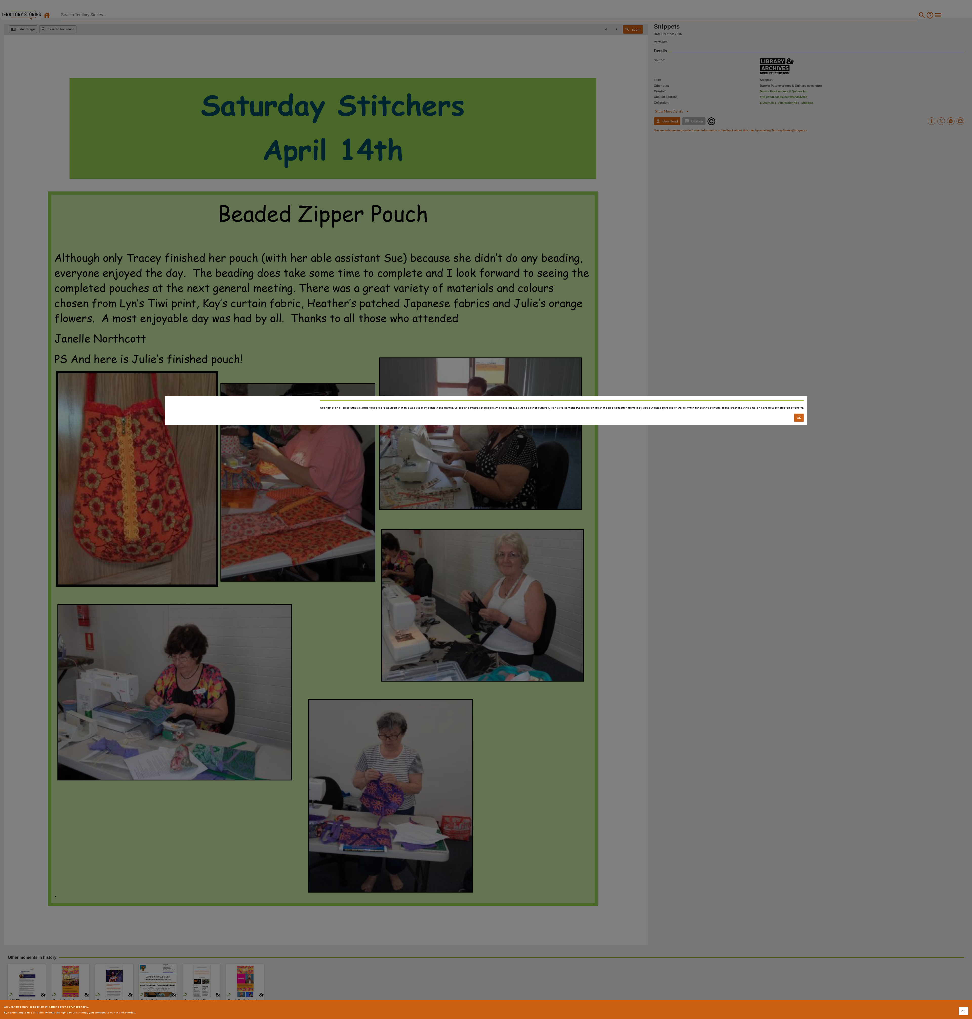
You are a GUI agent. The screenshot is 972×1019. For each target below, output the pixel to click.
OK (799, 417)
